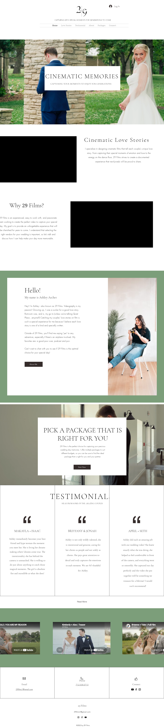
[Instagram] (146, 47)
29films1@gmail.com (82, 712)
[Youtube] (132, 689)
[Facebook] (149, 47)
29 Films (82, 705)
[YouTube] (153, 47)
